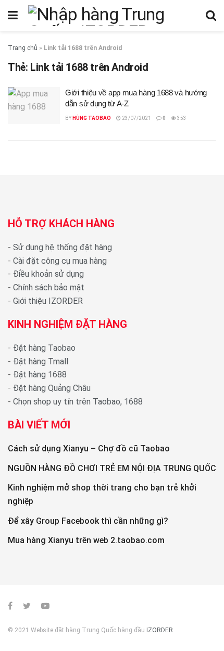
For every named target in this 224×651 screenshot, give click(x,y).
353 (181, 118)
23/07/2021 (136, 118)
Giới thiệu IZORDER (48, 301)
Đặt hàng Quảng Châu (52, 388)
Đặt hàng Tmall (40, 361)
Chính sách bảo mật (48, 287)
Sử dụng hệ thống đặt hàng (62, 247)
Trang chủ (23, 48)
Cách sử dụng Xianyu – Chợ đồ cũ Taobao (89, 448)
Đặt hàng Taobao (44, 348)
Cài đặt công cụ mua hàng (60, 261)
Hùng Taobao (91, 118)
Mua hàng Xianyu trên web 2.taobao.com (86, 540)
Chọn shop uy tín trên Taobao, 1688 (78, 402)
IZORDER (159, 630)
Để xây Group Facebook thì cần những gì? (88, 521)
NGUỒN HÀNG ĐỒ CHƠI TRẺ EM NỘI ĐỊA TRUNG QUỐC (112, 468)
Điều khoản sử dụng (48, 274)
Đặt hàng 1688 (40, 374)
